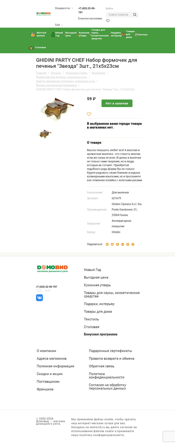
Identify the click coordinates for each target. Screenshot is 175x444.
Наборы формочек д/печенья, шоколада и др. (65, 81)
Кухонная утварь (77, 73)
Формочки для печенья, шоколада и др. (61, 77)
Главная (41, 73)
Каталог (56, 73)
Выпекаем (98, 73)
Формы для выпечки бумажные (56, 85)
